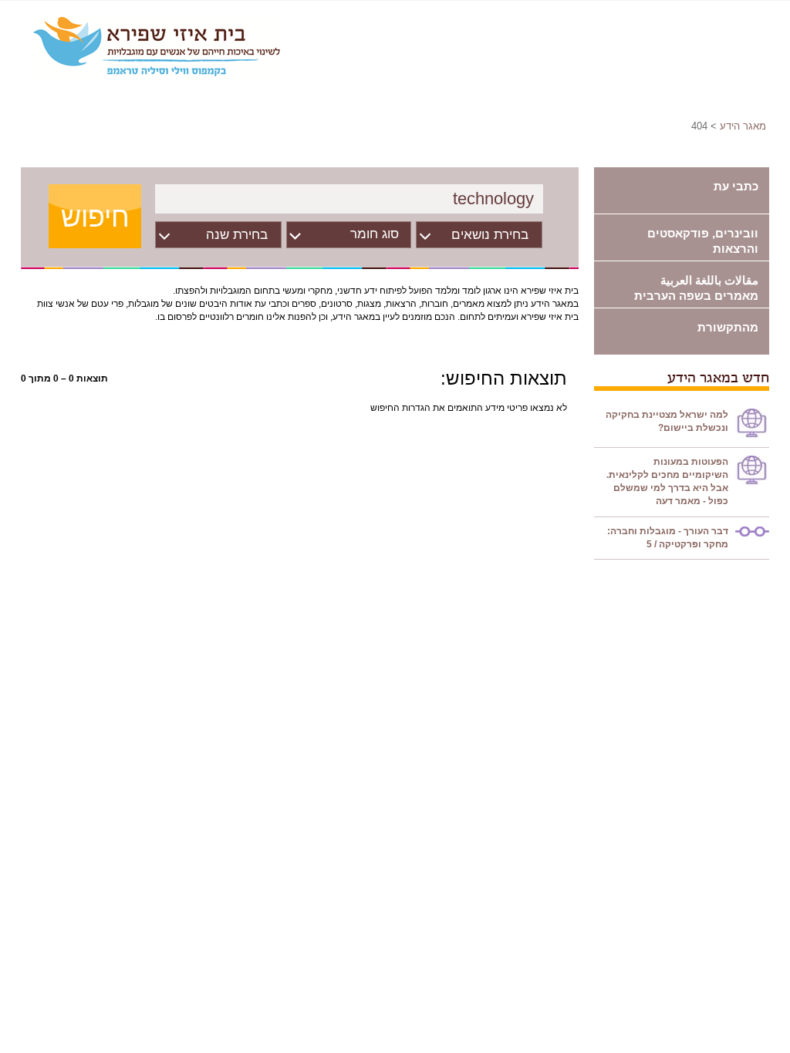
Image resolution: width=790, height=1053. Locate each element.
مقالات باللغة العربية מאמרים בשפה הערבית (696, 288)
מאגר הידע (743, 126)
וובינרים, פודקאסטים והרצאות (702, 241)
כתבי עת (736, 186)
